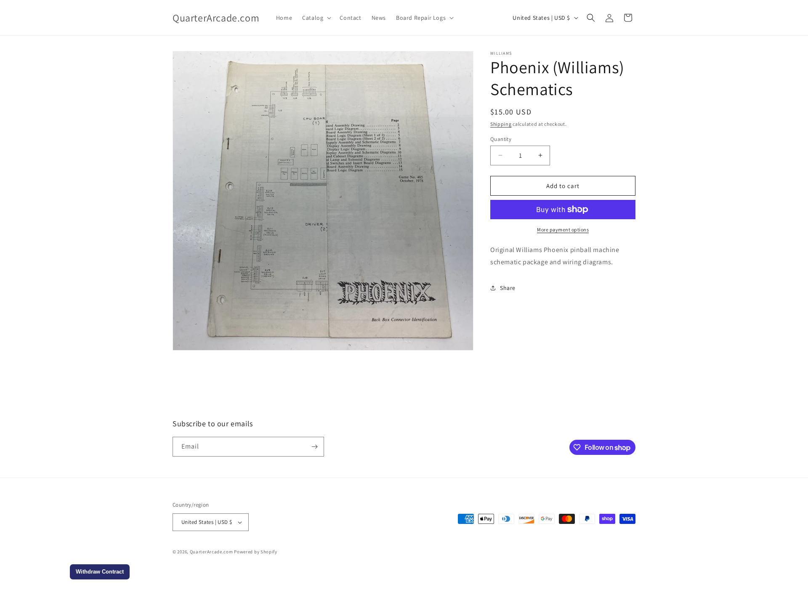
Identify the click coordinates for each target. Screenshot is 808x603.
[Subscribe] (314, 447)
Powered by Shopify (255, 552)
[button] (316, 18)
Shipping (501, 124)
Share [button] (508, 288)
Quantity (500, 138)
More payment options (563, 229)
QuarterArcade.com (211, 552)
